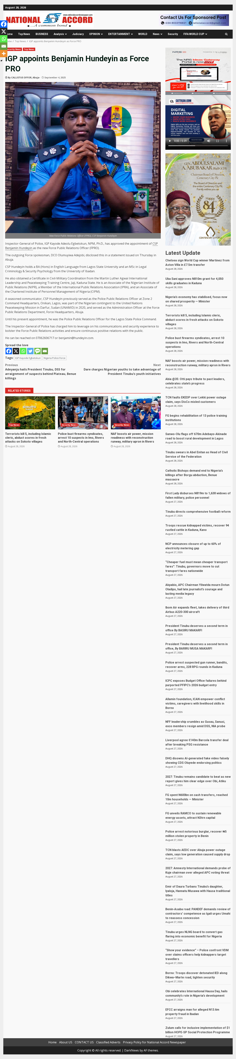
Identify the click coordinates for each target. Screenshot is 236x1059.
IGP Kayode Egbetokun (28, 358)
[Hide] (1, 60)
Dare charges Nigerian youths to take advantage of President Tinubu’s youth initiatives (122, 369)
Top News (24, 34)
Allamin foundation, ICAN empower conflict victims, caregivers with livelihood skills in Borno (195, 703)
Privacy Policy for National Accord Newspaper (154, 1042)
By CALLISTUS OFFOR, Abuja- (24, 77)
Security (173, 34)
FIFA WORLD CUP (193, 34)
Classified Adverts (108, 1042)
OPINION (94, 34)
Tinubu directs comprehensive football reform (198, 511)
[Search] (226, 34)
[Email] (44, 351)
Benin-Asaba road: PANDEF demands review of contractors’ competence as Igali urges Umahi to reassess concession (197, 913)
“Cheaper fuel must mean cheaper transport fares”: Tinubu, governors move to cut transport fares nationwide (196, 566)
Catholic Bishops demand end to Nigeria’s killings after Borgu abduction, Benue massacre (194, 475)
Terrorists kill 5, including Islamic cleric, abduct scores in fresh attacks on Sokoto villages (30, 412)
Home (9, 34)
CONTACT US (84, 1042)
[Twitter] (30, 351)
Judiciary (78, 34)
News (156, 34)
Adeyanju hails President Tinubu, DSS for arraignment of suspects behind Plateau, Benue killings (40, 371)
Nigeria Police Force (54, 358)
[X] (16, 351)
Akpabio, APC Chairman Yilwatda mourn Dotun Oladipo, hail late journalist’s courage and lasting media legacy (197, 589)
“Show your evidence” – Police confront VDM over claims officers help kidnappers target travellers (197, 954)
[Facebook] (9, 351)
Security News (13, 49)
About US (65, 1042)
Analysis (59, 34)
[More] (3, 53)
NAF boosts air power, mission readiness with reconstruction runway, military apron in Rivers (136, 412)
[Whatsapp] (23, 351)
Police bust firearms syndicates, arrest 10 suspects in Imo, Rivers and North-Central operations (83, 412)
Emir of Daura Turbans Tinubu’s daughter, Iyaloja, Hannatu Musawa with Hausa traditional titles (197, 891)
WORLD (142, 34)
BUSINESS (42, 34)
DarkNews (131, 1050)
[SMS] (37, 351)
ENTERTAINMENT (119, 34)
